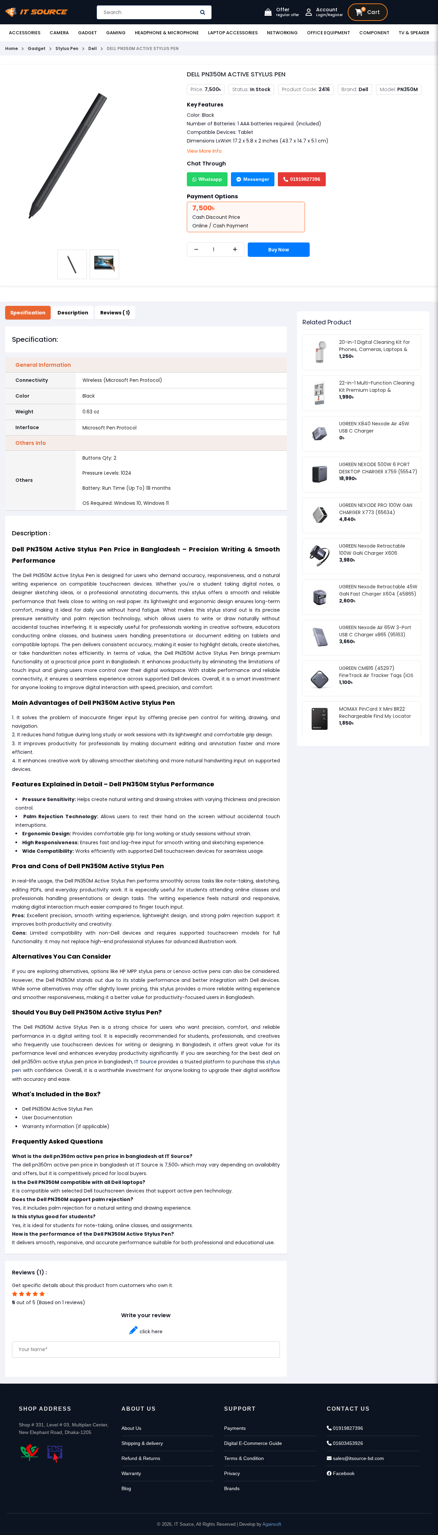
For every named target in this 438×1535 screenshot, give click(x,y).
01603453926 (347, 1443)
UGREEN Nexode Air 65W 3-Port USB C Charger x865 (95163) (375, 631)
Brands (232, 1488)
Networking (282, 32)
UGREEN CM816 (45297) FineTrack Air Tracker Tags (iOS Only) (376, 675)
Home (11, 48)
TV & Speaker (414, 32)
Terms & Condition (244, 1458)
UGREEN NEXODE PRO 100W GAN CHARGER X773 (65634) (375, 509)
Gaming (116, 32)
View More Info (204, 151)
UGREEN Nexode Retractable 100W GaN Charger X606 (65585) (372, 553)
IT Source (145, 1061)
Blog (126, 1488)
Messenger (256, 179)
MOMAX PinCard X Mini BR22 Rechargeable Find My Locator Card (375, 716)
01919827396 (305, 179)
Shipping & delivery (142, 1443)
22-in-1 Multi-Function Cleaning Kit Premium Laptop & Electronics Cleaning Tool (376, 390)
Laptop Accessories (233, 32)
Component (374, 32)
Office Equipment (328, 32)
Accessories (24, 32)
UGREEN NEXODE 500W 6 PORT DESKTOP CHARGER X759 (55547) (378, 468)
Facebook (343, 1473)
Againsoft (271, 1524)
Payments (235, 1428)
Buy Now (278, 249)
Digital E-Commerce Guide (253, 1443)
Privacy (232, 1473)
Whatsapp (210, 179)
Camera (59, 32)
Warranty (131, 1473)
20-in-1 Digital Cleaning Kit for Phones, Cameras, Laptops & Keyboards (374, 349)
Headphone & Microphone (167, 32)
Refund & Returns (140, 1458)
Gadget (87, 32)
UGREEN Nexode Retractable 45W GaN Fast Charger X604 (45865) (378, 590)
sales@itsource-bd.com (358, 1458)
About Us (131, 1428)
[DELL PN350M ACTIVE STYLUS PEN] (88, 157)
